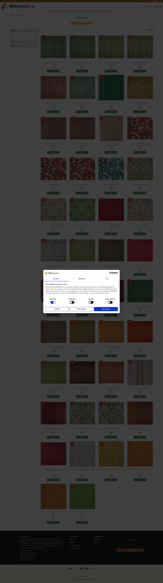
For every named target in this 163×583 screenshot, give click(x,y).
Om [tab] (107, 278)
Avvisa (57, 309)
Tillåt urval (81, 309)
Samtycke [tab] (56, 278)
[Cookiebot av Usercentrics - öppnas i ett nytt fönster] (110, 273)
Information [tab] (81, 278)
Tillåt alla (106, 309)
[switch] (72, 302)
